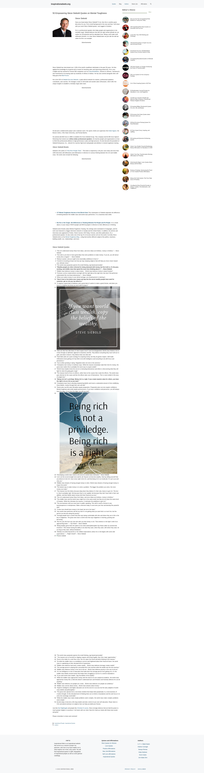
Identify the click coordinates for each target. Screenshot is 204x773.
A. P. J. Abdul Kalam (144, 744)
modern (56, 725)
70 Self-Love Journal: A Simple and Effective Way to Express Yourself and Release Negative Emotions (140, 99)
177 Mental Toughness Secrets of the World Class (72, 212)
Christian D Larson (82, 708)
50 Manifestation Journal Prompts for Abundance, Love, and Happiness (139, 91)
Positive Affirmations (109, 748)
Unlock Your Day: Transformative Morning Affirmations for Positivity (141, 155)
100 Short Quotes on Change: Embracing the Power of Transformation (141, 67)
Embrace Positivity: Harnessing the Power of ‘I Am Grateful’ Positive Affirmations (141, 171)
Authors (127, 4)
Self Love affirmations (108, 754)
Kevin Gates (142, 755)
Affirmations (144, 4)
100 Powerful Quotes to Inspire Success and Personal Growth (140, 43)
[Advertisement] (86, 54)
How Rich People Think (74, 150)
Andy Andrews (143, 752)
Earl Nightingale (62, 708)
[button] (151, 4)
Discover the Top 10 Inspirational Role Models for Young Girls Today (140, 19)
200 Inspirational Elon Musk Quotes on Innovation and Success (140, 27)
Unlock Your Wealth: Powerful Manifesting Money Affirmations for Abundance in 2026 (141, 147)
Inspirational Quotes (70, 723)
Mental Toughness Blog (72, 237)
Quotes (114, 4)
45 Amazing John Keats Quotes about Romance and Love (140, 115)
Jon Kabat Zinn (142, 757)
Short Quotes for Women (109, 743)
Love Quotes (109, 746)
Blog (120, 4)
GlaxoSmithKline (94, 71)
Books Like (135, 4)
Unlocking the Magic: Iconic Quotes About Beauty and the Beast (141, 163)
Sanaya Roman (142, 749)
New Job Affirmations (109, 751)
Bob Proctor (65, 75)
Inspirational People (59, 723)
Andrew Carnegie (143, 747)
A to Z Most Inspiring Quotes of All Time (140, 83)
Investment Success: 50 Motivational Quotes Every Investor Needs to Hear (140, 51)
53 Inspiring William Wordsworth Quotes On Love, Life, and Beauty (140, 107)
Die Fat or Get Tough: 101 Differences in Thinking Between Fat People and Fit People (83, 222)
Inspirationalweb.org (60, 4)
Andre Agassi (112, 131)
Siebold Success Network (70, 79)
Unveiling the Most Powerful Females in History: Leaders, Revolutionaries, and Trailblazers (140, 187)
